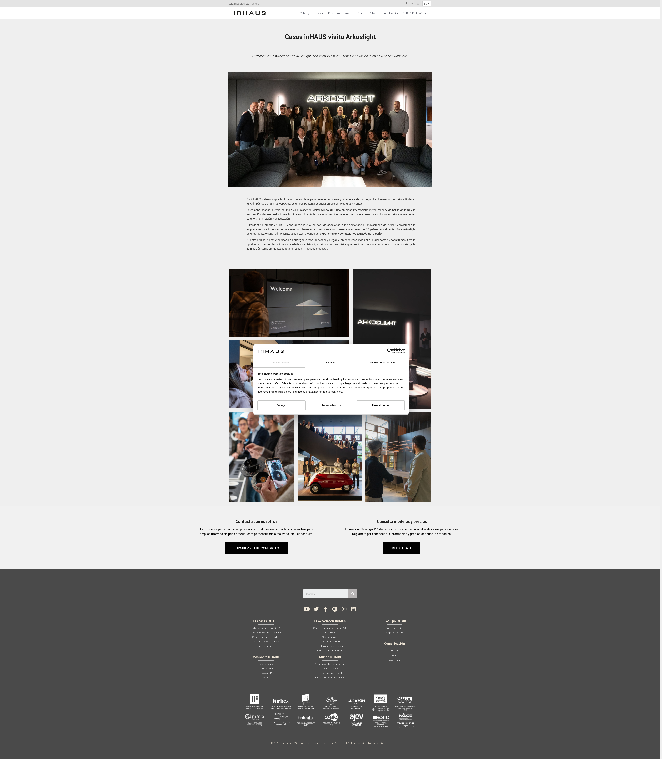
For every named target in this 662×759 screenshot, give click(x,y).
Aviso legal (340, 743)
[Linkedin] (353, 609)
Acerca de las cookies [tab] (382, 362)
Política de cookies (356, 743)
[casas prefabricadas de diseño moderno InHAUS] (250, 13)
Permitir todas (380, 405)
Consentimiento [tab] (279, 362)
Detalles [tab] (331, 362)
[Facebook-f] (325, 609)
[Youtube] (306, 609)
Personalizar (329, 405)
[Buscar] (352, 593)
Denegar (281, 405)
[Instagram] (344, 609)
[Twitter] (316, 609)
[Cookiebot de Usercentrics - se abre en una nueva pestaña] (390, 351)
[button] (401, 548)
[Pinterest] (334, 609)
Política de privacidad (378, 743)
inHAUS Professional (414, 13)
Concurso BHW (366, 13)
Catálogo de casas (310, 13)
